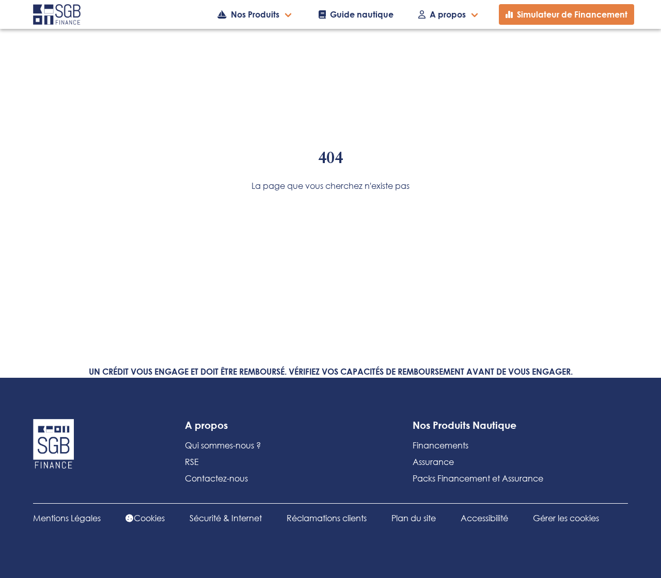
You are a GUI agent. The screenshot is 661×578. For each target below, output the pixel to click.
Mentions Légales (67, 517)
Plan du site (413, 517)
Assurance (433, 461)
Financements (440, 445)
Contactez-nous (216, 478)
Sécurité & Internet (226, 517)
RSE (192, 461)
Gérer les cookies (566, 517)
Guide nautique (362, 14)
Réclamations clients (327, 517)
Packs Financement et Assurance (478, 478)
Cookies (149, 517)
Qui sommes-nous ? (223, 445)
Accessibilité (484, 517)
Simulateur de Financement (572, 14)
